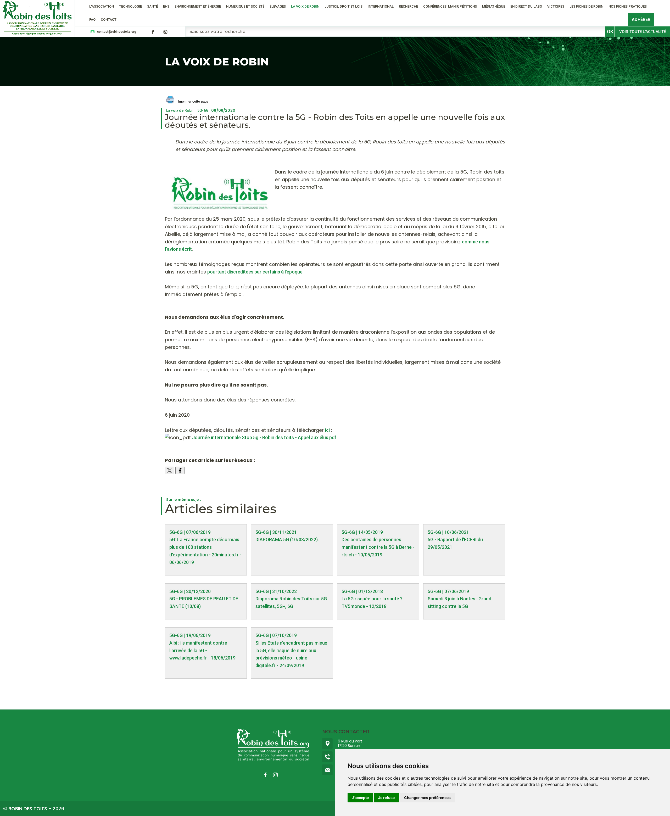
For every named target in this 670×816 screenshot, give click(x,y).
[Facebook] (153, 31)
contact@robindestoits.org (116, 31)
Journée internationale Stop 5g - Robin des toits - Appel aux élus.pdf (264, 437)
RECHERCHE (408, 6)
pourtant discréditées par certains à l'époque (255, 272)
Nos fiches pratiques (627, 6)
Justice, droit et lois (343, 6)
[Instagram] (165, 31)
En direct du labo (526, 6)
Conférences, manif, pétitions (450, 6)
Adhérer (641, 19)
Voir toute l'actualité (642, 31)
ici (327, 430)
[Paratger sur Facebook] (180, 470)
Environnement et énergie (198, 6)
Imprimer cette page (192, 101)
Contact (108, 19)
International (381, 6)
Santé (152, 6)
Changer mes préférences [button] (427, 797)
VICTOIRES (555, 6)
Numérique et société (245, 6)
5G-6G (203, 110)
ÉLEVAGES (278, 6)
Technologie (130, 6)
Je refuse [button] (386, 797)
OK (610, 31)
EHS (166, 6)
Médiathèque (493, 6)
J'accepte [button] (360, 797)
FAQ (92, 19)
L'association (101, 6)
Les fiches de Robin (586, 6)
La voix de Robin (305, 6)
